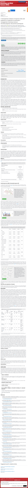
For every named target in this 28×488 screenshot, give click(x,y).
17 (14, 354)
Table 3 (15, 305)
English (2, 13)
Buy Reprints (13, 10)
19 (24, 360)
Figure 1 (12, 185)
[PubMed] (7, 405)
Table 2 (11, 224)
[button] (27, 2)
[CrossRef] (4, 405)
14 (4, 345)
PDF (24, 10)
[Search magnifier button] (25, 3)
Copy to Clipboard (4, 40)
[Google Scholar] (10, 405)
